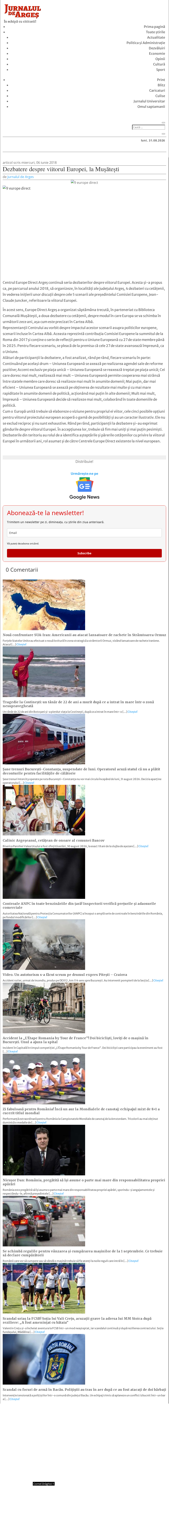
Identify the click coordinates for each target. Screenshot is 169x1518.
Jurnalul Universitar (149, 101)
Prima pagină (154, 27)
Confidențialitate (84, 1507)
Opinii (160, 59)
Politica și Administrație (146, 43)
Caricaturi (157, 90)
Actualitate (156, 37)
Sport (160, 70)
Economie (157, 53)
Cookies (108, 1507)
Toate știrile (155, 32)
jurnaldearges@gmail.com (37, 1414)
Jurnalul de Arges (20, 177)
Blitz (161, 85)
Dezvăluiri (157, 48)
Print (161, 80)
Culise (160, 96)
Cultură (159, 64)
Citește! (21, 644)
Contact (60, 1507)
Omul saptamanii (151, 107)
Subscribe (84, 553)
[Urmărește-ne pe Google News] (84, 488)
